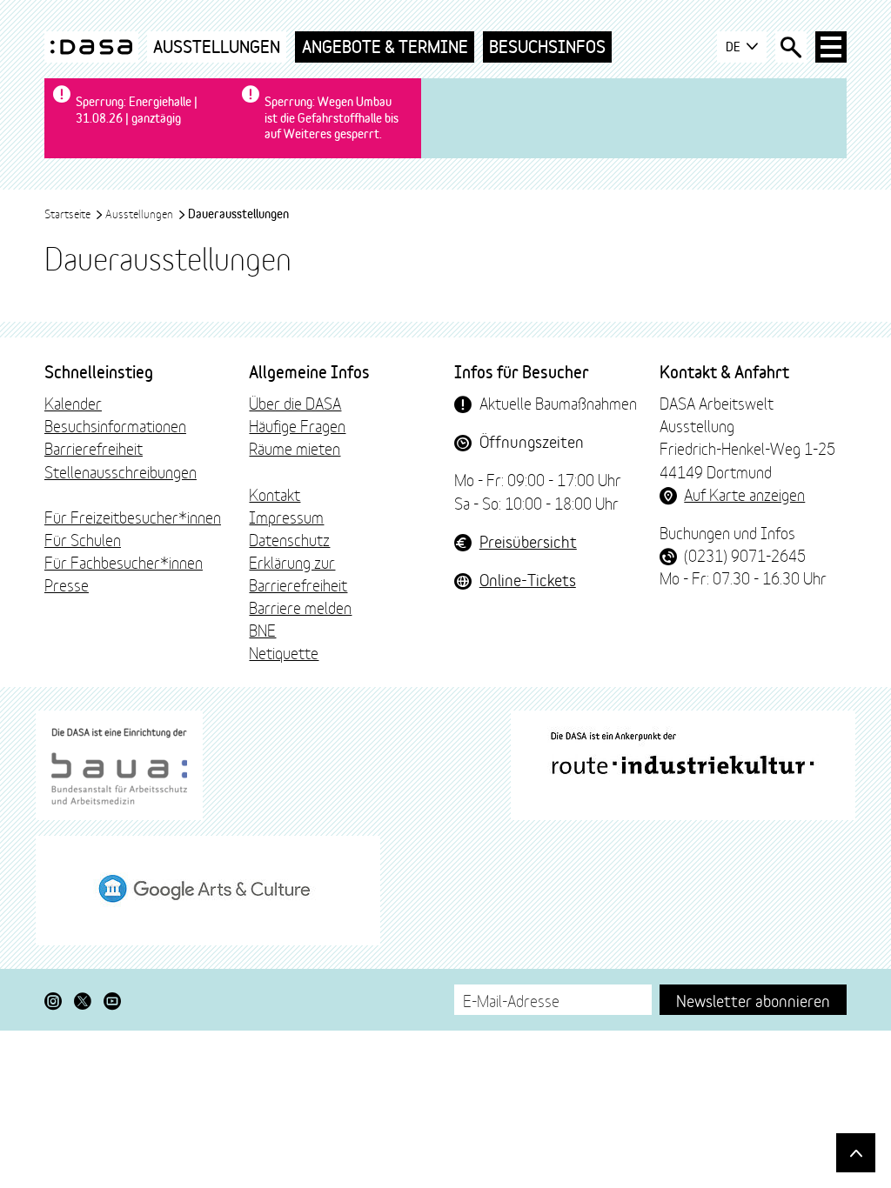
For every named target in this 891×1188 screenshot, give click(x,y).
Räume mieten (294, 448)
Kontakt (274, 494)
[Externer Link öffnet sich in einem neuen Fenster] (119, 765)
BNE (262, 629)
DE (734, 46)
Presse (66, 584)
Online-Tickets (527, 579)
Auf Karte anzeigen (744, 494)
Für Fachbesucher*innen (123, 562)
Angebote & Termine (385, 46)
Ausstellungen (216, 46)
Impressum (286, 516)
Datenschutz (289, 539)
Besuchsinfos (547, 46)
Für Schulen (82, 539)
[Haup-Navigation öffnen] (831, 47)
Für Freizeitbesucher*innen (132, 516)
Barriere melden (300, 607)
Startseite (68, 213)
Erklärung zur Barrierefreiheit (298, 573)
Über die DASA (295, 402)
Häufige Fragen (297, 425)
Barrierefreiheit (93, 448)
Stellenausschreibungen (120, 471)
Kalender (73, 402)
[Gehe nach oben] (855, 1152)
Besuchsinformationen (115, 425)
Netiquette (283, 652)
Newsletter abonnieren (753, 999)
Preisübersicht (528, 541)
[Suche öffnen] (791, 47)
